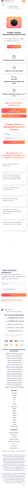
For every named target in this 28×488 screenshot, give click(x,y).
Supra (14, 424)
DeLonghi (14, 406)
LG (14, 402)
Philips (14, 413)
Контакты (14, 446)
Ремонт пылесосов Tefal (14, 365)
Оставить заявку (14, 46)
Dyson (14, 397)
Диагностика (14, 439)
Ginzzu (14, 415)
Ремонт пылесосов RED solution (14, 387)
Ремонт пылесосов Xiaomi (14, 356)
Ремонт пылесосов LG (14, 362)
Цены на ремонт (14, 432)
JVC (14, 399)
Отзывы (14, 437)
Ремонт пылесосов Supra (14, 385)
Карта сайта (14, 448)
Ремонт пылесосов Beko (14, 369)
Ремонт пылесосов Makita (14, 382)
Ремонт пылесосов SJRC (14, 380)
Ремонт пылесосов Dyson (14, 358)
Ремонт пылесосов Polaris (14, 378)
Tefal (14, 404)
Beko (14, 408)
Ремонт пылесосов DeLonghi (14, 367)
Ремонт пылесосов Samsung (14, 353)
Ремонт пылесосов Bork (14, 371)
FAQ (14, 443)
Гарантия (14, 434)
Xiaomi (14, 395)
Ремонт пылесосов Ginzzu (14, 376)
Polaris (14, 417)
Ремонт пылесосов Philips (14, 374)
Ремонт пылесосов (13, 6)
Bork (14, 411)
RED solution (14, 426)
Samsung (14, 393)
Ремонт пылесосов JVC (14, 360)
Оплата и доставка (14, 441)
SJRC (14, 420)
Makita (14, 422)
